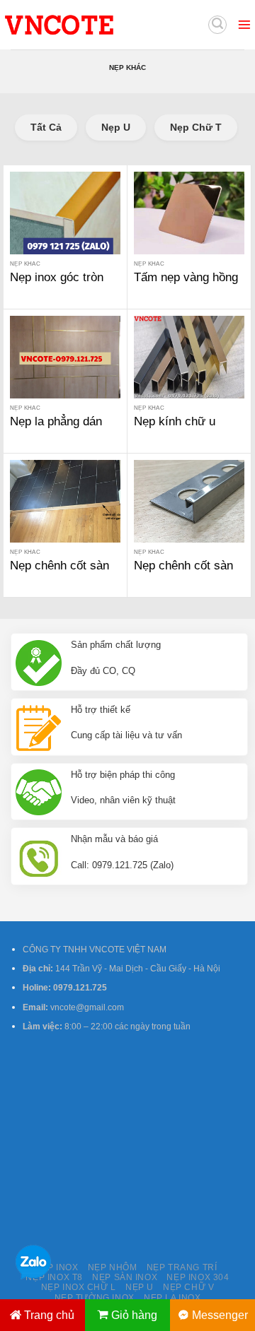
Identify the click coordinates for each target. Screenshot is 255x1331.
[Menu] (244, 24)
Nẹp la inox (172, 1298)
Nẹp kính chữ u (174, 421)
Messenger (220, 1315)
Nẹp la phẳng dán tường (56, 429)
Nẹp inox (57, 1267)
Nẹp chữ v (188, 1287)
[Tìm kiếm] (217, 25)
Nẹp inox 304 (197, 1277)
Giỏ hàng (134, 1315)
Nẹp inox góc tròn (56, 277)
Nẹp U (115, 127)
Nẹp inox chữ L (78, 1287)
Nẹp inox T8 (54, 1277)
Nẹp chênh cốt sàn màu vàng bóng (59, 573)
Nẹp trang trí (182, 1267)
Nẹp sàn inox (124, 1277)
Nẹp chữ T (196, 127)
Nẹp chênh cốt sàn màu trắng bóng (183, 573)
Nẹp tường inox (95, 1298)
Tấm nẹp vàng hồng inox (186, 285)
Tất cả (46, 127)
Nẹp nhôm (112, 1267)
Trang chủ (49, 1315)
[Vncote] (91, 24)
